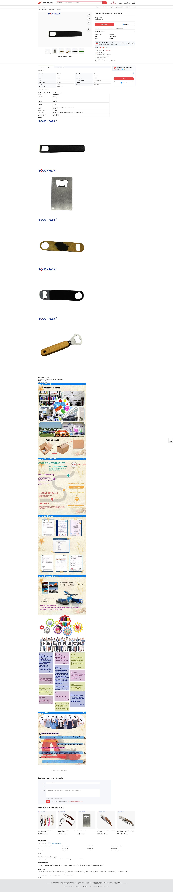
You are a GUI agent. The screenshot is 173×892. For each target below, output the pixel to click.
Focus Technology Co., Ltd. (78, 886)
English (55, 883)
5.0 (118, 69)
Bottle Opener (58, 9)
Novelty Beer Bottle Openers (84, 865)
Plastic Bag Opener (43, 875)
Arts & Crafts (44, 9)
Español (59, 883)
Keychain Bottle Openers (98, 865)
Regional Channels (102, 882)
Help (111, 7)
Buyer (104, 7)
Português (64, 883)
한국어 (97, 883)
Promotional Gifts (51, 9)
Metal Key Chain (57, 865)
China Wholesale (81, 882)
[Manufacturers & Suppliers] (45, 2)
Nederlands (89, 883)
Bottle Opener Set (88, 871)
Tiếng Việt (117, 883)
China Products (60, 882)
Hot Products (53, 882)
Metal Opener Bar (99, 871)
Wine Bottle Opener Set (122, 871)
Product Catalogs (57, 843)
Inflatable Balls (114, 848)
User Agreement (94, 886)
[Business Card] (133, 73)
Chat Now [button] (126, 24)
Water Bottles (41, 851)
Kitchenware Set (48, 865)
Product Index (109, 882)
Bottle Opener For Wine (110, 871)
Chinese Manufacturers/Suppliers (70, 882)
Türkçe (113, 883)
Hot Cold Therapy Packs (116, 851)
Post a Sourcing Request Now (75, 801)
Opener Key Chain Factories (59, 871)
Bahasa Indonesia (124, 883)
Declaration (100, 886)
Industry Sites (95, 882)
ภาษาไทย (108, 883)
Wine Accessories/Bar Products (44, 846)
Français (68, 883)
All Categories (42, 7)
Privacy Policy (106, 886)
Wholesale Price (88, 882)
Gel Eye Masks (65, 851)
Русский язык (74, 883)
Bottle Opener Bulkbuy (67, 875)
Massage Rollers (65, 848)
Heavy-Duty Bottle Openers (69, 865)
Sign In (96, 60)
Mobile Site (116, 882)
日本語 (101, 883)
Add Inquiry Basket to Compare (65, 56)
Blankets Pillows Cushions (116, 846)
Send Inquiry (104, 24)
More (39, 877)
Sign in (133, 3)
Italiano (79, 883)
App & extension (118, 7)
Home (39, 9)
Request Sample (119, 28)
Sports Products (89, 846)
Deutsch (84, 883)
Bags (39, 848)
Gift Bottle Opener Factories (45, 871)
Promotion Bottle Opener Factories (75, 871)
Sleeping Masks (89, 851)
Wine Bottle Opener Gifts (55, 875)
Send (48, 801)
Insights (120, 882)
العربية (94, 883)
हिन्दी (104, 883)
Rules (134, 7)
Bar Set (40, 865)
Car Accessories (65, 846)
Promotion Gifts (89, 848)
